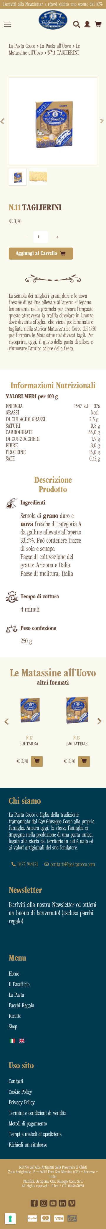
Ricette (15, 1016)
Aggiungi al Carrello (36, 253)
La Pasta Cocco (22, 46)
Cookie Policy (20, 1092)
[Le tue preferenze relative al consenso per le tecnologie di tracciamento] (10, 1218)
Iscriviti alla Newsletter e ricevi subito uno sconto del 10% (53, 4)
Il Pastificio (19, 984)
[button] (17, 177)
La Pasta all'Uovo (55, 46)
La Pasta (16, 995)
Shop (13, 1026)
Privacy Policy (22, 1102)
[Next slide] (103, 121)
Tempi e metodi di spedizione (35, 1134)
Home (14, 974)
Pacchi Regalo (21, 1005)
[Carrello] (98, 24)
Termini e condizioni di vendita (38, 1113)
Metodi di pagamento (28, 1123)
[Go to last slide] (3, 121)
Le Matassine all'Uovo (53, 673)
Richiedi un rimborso (28, 1145)
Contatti (16, 1081)
